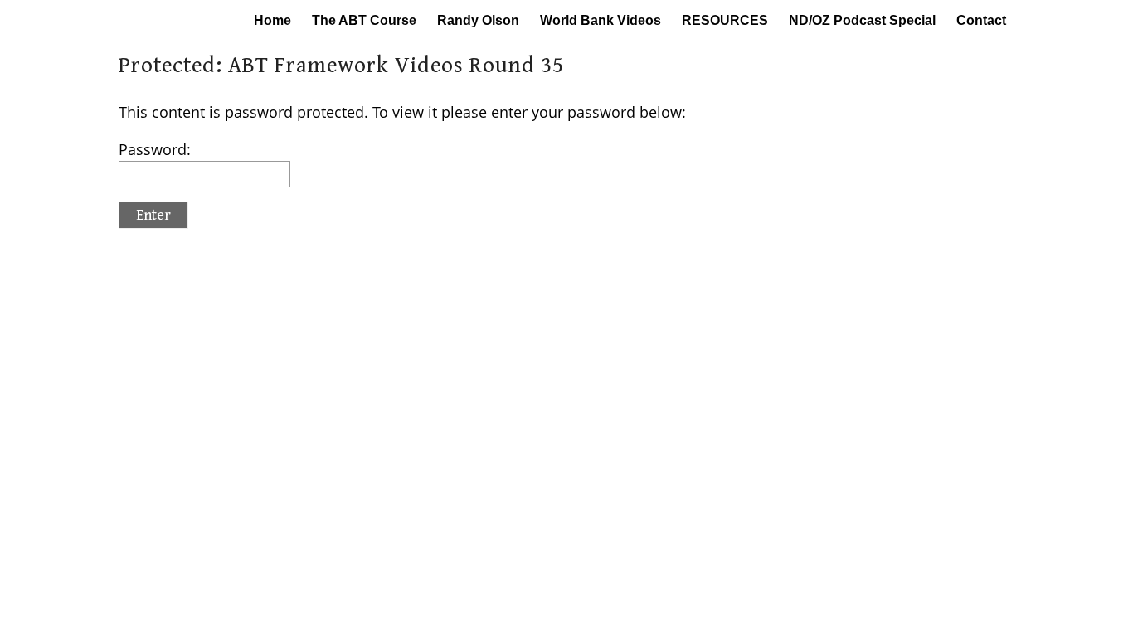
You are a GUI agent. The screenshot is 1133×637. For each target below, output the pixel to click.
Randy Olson (478, 20)
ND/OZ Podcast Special (862, 20)
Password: (155, 149)
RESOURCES (725, 20)
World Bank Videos (600, 20)
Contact (981, 20)
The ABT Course (364, 20)
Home (272, 20)
